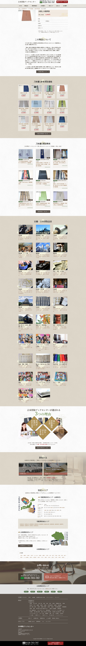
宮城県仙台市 (27, 524)
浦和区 (44, 555)
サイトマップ (57, 597)
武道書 (31, 603)
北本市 (49, 557)
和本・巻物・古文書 (33, 606)
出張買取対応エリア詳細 (25, 545)
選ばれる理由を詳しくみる (42, 447)
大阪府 (45, 510)
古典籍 (31, 608)
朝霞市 (25, 555)
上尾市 (21, 555)
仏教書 (49, 606)
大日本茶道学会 (50, 605)
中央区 (56, 555)
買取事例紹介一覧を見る (42, 211)
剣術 (50, 603)
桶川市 (31, 557)
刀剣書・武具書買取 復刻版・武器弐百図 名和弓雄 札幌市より (43, 204)
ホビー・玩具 (42, 613)
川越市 (46, 557)
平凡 (53, 613)
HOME (20, 5)
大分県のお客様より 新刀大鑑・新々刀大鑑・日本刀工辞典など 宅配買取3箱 (60, 163)
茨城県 (46, 591)
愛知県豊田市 (41, 524)
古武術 (53, 603)
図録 (34, 608)
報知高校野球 (48, 610)
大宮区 (47, 555)
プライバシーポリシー (49, 597)
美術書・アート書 (32, 605)
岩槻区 (40, 555)
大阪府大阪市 (57, 524)
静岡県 (61, 507)
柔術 (47, 603)
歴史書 (52, 606)
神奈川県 (39, 591)
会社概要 (65, 5)
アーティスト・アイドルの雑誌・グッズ (58, 610)
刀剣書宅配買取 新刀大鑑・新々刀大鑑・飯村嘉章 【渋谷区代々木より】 (25, 205)
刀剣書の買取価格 (37, 8)
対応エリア (51, 5)
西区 (59, 555)
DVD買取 (31, 611)
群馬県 (59, 591)
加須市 (39, 557)
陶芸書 (41, 605)
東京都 (26, 591)
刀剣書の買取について (42, 71)
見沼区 (21, 557)
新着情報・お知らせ (31, 621)
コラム (43, 621)
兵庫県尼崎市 (22, 525)
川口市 (42, 557)
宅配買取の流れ (42, 618)
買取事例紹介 (34, 5)
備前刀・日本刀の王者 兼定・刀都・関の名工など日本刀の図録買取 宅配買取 (60, 185)
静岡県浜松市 (37, 524)
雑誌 (63, 611)
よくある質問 (48, 618)
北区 (50, 555)
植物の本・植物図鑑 (53, 608)
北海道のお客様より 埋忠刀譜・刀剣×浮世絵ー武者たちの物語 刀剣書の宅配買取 (43, 164)
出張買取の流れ (36, 618)
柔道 (44, 603)
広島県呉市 (31, 525)
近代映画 (57, 613)
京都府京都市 (52, 524)
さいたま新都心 (26, 557)
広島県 (49, 512)
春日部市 (34, 557)
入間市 (32, 555)
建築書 (38, 605)
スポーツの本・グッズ (41, 610)
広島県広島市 (36, 525)
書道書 (55, 605)
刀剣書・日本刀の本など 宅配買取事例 (25, 183)
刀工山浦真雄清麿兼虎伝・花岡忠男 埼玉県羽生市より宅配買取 (25, 162)
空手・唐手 (35, 603)
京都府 (50, 510)
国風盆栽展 (59, 608)
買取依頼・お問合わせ (55, 618)
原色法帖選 (59, 605)
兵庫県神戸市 (27, 525)
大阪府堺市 (61, 524)
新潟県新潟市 (22, 524)
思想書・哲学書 (43, 606)
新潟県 (51, 507)
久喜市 (56, 557)
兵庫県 (58, 510)
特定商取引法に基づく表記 (40, 597)
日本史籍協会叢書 (58, 606)
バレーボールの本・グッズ (34, 613)
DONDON (61, 613)
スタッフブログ (48, 621)
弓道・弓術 (40, 603)
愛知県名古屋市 (46, 524)
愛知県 (63, 507)
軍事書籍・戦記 (58, 603)
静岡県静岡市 (32, 524)
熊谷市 (60, 557)
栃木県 (53, 591)
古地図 (39, 606)
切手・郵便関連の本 (33, 610)
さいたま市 (36, 555)
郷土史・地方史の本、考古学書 (46, 611)
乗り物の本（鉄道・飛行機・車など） (42, 608)
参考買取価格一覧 (24, 8)
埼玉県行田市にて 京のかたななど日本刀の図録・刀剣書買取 (43, 183)
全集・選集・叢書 (37, 611)
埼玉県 (32, 591)
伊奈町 (28, 555)
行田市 (53, 557)
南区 (65, 555)
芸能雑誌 (46, 613)
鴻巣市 (63, 557)
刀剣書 (64, 603)
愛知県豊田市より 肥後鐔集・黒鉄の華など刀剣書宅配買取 (60, 204)
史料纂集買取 (64, 606)
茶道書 (45, 605)
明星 (50, 613)
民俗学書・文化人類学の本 (57, 611)
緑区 (62, 555)
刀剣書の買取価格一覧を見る (42, 133)
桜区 (53, 555)
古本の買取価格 (30, 8)
